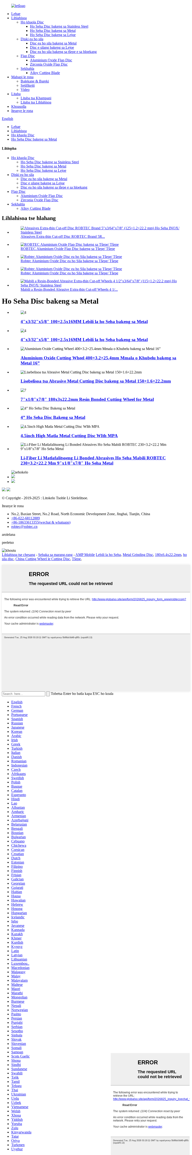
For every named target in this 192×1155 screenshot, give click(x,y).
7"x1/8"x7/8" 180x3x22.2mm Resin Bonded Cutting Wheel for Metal (87, 399)
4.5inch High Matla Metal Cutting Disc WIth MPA (69, 435)
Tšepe (76, 559)
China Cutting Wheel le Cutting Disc (42, 559)
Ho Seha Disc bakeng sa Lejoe (53, 35)
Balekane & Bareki (35, 81)
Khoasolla (18, 106)
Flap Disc (28, 56)
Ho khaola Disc (32, 22)
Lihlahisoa (19, 18)
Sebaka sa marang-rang (55, 555)
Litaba (16, 94)
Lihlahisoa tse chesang (18, 555)
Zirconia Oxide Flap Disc (49, 64)
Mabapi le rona (22, 77)
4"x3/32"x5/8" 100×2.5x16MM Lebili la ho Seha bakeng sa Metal (84, 321)
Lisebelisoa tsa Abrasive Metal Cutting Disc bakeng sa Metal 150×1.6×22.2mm (96, 381)
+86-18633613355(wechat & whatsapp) (40, 522)
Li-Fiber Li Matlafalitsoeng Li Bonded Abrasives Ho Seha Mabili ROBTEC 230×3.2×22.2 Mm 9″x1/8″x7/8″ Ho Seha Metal (93, 460)
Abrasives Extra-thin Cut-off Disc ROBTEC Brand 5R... (63, 236)
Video (25, 90)
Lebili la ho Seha (108, 555)
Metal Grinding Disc (138, 555)
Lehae (15, 14)
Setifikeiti (28, 85)
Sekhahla (27, 69)
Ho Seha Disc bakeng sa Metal (53, 31)
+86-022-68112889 (25, 518)
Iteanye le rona (22, 111)
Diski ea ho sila (32, 39)
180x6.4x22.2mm (168, 555)
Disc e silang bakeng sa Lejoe (52, 47)
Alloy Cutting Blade (45, 73)
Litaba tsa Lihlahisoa (36, 102)
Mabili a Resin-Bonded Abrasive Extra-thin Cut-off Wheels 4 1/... (69, 289)
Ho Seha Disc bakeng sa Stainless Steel (59, 26)
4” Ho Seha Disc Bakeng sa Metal (53, 417)
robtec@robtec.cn (24, 527)
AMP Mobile (85, 555)
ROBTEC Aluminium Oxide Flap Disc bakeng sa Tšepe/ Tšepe (68, 249)
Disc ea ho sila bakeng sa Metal (53, 43)
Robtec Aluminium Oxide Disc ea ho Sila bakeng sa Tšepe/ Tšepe (69, 261)
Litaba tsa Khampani (36, 98)
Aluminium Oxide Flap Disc (51, 60)
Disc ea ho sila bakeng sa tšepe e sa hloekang (63, 52)
